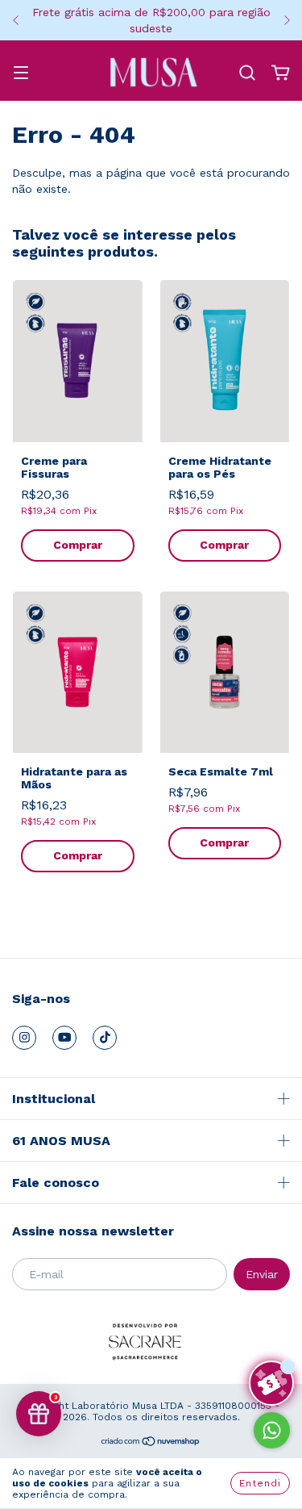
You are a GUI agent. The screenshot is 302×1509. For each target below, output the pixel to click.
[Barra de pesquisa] (247, 73)
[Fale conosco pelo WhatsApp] (272, 1430)
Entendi (260, 1483)
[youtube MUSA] (64, 1038)
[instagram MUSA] (24, 1038)
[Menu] (21, 74)
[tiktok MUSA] (105, 1038)
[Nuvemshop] (151, 1443)
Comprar (77, 544)
